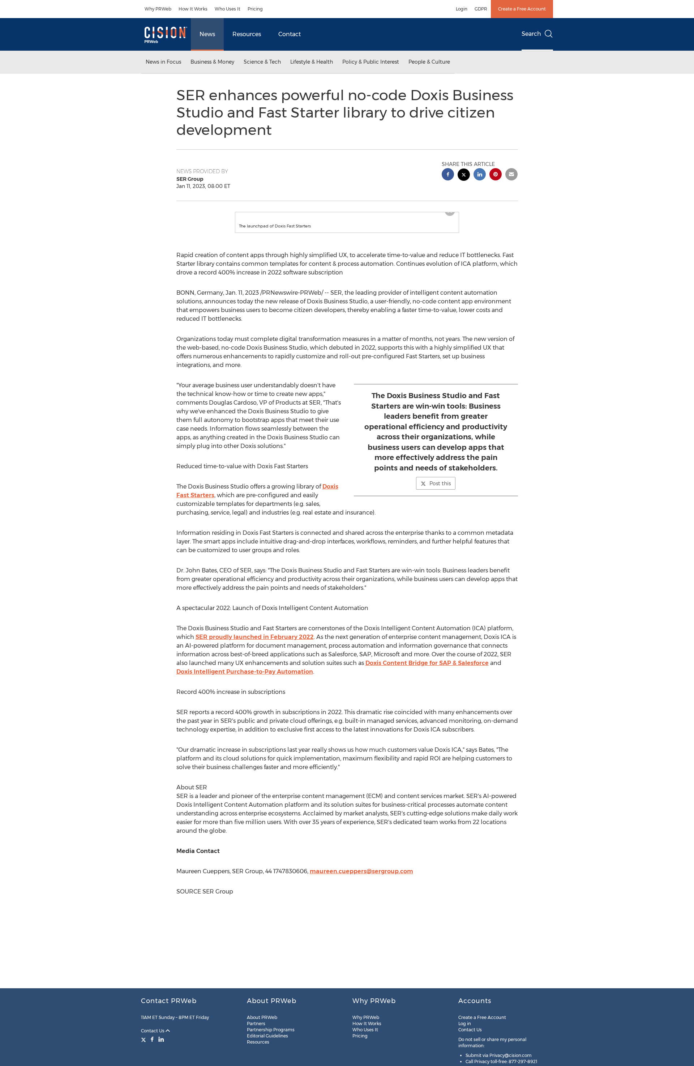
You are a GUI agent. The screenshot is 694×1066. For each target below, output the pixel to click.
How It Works (193, 9)
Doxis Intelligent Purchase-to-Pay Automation (244, 678)
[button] (347, 215)
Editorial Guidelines (267, 1036)
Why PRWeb (158, 9)
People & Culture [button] (429, 62)
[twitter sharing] (464, 176)
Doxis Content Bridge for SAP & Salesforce (427, 670)
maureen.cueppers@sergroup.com (361, 878)
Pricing (255, 9)
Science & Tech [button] (262, 62)
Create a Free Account (522, 9)
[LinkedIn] (161, 1039)
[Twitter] (144, 1039)
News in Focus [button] (163, 62)
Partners (256, 1023)
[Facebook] (152, 1039)
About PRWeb (262, 1017)
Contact (289, 34)
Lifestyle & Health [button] (311, 62)
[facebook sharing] (448, 175)
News (207, 34)
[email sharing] (511, 175)
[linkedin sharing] (480, 175)
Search (531, 33)
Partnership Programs (271, 1029)
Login (461, 9)
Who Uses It (227, 9)
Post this (440, 490)
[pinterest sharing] (495, 175)
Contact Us (153, 1030)
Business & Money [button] (212, 62)
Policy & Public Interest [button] (370, 62)
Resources (246, 34)
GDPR (481, 9)
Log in (464, 1023)
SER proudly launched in (255, 644)
